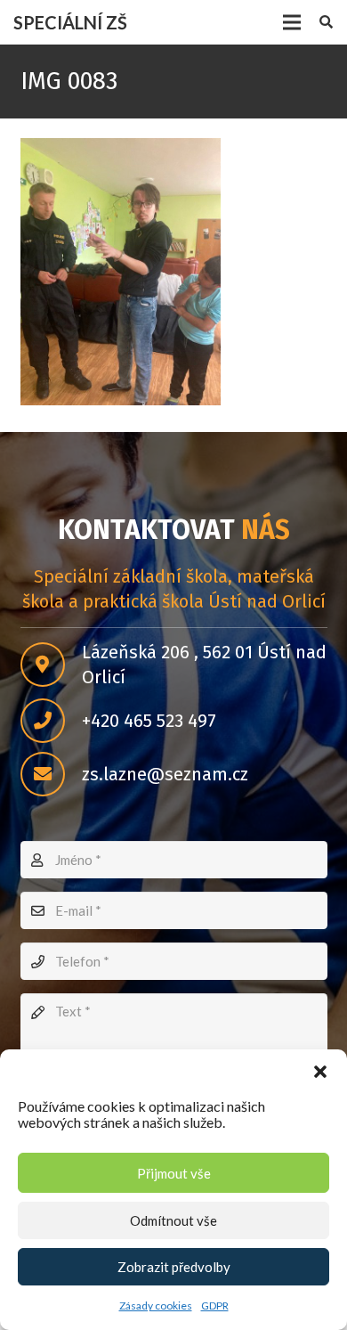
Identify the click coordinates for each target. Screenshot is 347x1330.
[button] (320, 1072)
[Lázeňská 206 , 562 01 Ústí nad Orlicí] (51, 664)
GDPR (215, 1305)
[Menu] (291, 22)
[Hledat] (326, 22)
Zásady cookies (155, 1305)
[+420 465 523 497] (51, 720)
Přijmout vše (174, 1173)
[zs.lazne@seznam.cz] (51, 774)
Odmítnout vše (173, 1220)
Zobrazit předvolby (173, 1267)
